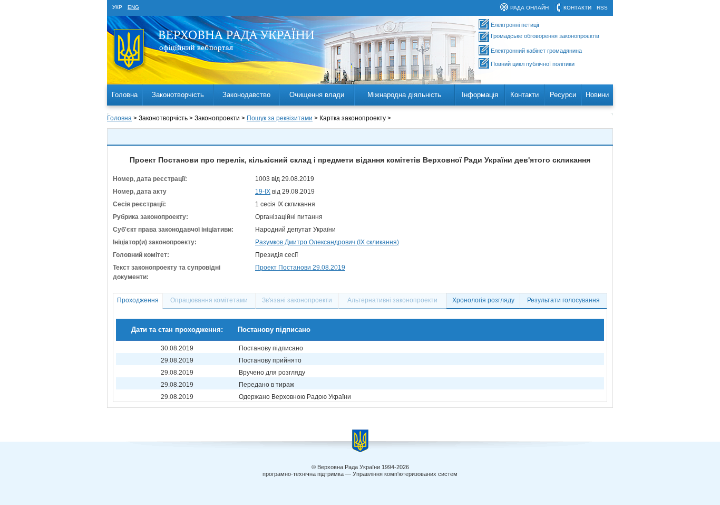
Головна (125, 95)
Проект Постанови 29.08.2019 (300, 267)
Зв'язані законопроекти (297, 300)
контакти (577, 8)
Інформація (480, 95)
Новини (597, 95)
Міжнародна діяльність (404, 95)
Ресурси (563, 95)
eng (133, 7)
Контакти (524, 95)
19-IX (262, 191)
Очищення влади (316, 95)
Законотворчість (178, 95)
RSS (602, 8)
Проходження (138, 300)
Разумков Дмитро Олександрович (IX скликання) (327, 242)
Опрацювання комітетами (209, 300)
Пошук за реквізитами (280, 118)
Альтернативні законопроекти (392, 300)
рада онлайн (529, 8)
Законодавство (246, 95)
